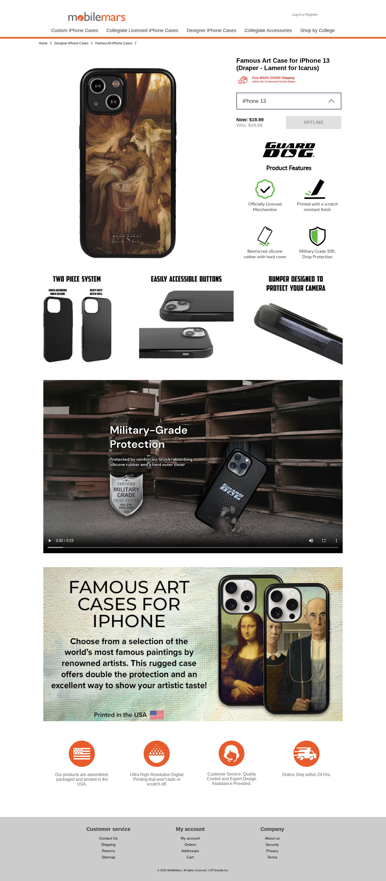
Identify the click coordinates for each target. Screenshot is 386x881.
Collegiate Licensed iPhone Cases (142, 30)
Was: (241, 125)
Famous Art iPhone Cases (113, 43)
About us (272, 838)
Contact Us (108, 838)
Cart (190, 857)
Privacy (272, 851)
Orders (190, 844)
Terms (272, 857)
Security (272, 844)
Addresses (190, 851)
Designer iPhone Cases (211, 30)
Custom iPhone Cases (74, 30)
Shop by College (317, 30)
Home (43, 43)
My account (190, 838)
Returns (108, 851)
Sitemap (108, 857)
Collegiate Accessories (268, 30)
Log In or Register (305, 15)
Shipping (108, 844)
